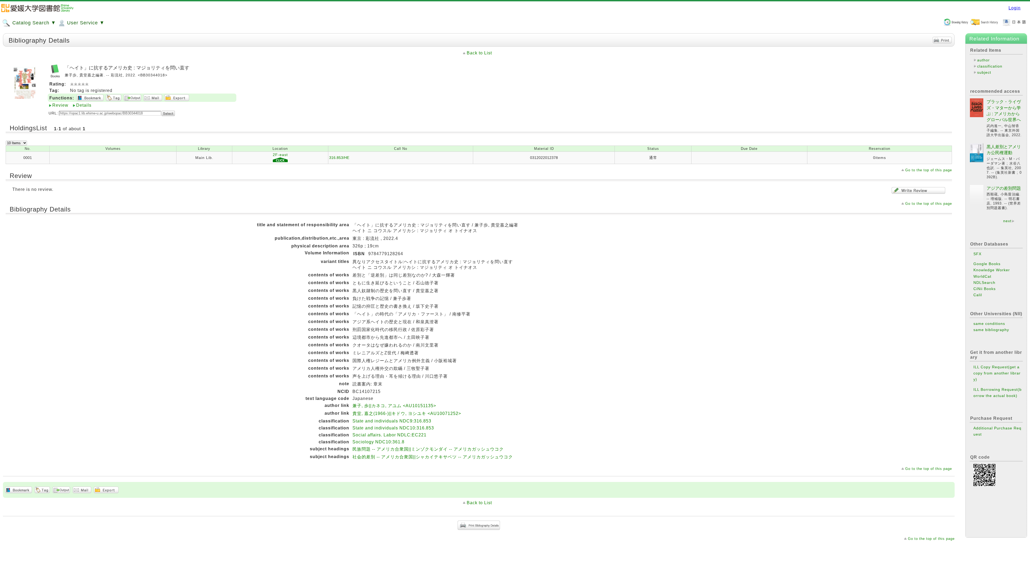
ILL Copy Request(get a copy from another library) (997, 373)
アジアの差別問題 (1004, 188)
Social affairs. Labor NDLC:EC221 (389, 435)
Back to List (479, 53)
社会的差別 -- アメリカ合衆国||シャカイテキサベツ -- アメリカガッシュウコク (432, 457)
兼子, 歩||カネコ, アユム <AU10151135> (394, 405)
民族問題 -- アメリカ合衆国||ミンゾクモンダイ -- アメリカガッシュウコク (428, 449)
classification (989, 66)
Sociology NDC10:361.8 (378, 442)
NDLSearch (984, 282)
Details (83, 105)
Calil (977, 295)
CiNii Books (984, 289)
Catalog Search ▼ (33, 22)
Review (60, 105)
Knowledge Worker (991, 270)
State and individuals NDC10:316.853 (393, 428)
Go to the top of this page (928, 170)
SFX (977, 254)
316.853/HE (339, 157)
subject (984, 72)
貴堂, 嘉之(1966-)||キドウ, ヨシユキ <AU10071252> (406, 413)
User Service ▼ (85, 22)
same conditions (989, 323)
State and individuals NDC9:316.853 (391, 421)
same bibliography (991, 330)
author (983, 60)
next (1007, 221)
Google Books (986, 264)
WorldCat (982, 276)
